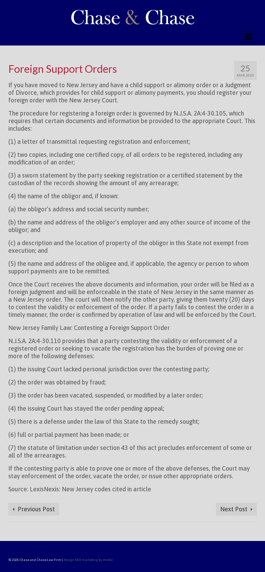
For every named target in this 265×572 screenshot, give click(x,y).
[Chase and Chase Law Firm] (132, 16)
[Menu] (248, 37)
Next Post (233, 509)
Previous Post (36, 509)
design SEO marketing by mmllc (88, 560)
